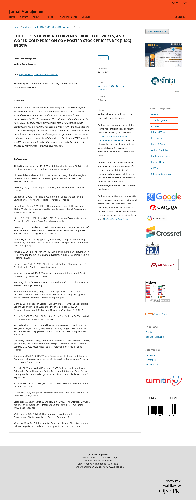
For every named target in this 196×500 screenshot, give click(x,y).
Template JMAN (159, 120)
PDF (104, 57)
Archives (37, 16)
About (50, 16)
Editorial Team (158, 132)
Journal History (158, 162)
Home (12, 16)
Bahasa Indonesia (154, 336)
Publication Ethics (160, 156)
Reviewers (156, 138)
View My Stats (160, 314)
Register (174, 2)
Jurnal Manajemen (26, 11)
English (149, 332)
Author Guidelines (160, 150)
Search (181, 16)
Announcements (68, 16)
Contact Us (156, 126)
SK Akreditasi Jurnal (161, 173)
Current (24, 16)
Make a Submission (157, 31)
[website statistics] (149, 314)
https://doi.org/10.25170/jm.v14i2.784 (38, 74)
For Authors (150, 359)
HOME (154, 114)
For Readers (150, 355)
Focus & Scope (158, 144)
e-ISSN (154, 168)
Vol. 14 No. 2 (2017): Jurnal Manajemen (52, 27)
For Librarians (151, 364)
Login (184, 2)
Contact (86, 16)
